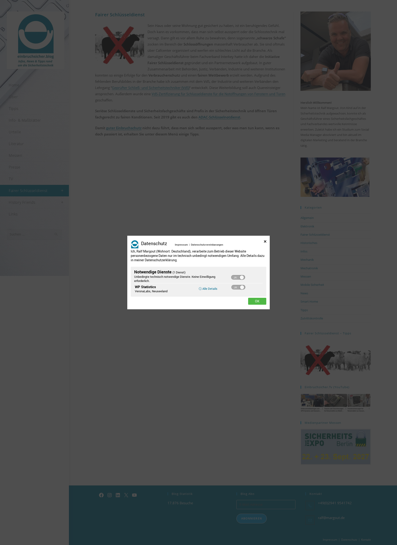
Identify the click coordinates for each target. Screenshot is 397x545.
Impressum (181, 244)
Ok (257, 301)
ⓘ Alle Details (208, 289)
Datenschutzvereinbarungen (207, 244)
